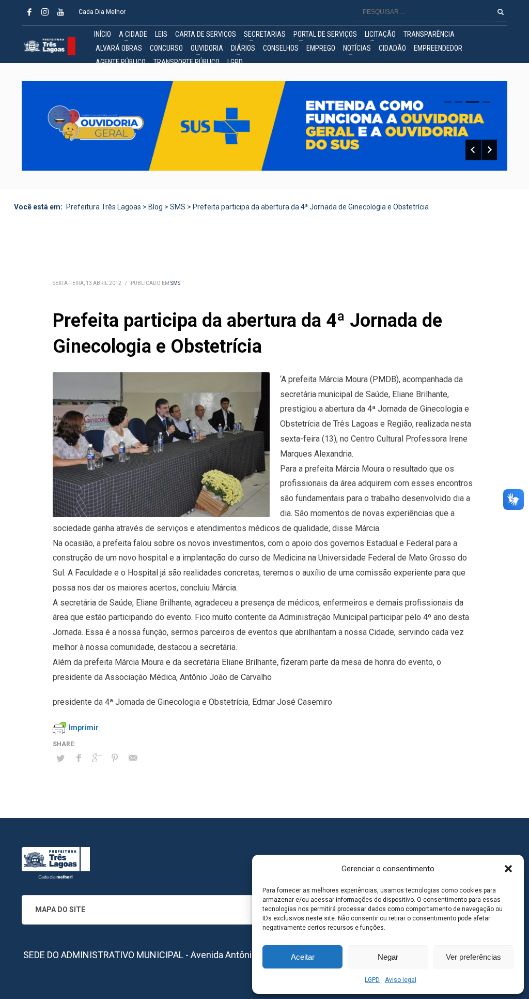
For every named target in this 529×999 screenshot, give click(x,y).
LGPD (372, 979)
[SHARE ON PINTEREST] (114, 758)
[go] (500, 12)
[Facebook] (29, 12)
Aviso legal (400, 979)
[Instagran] (45, 12)
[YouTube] (60, 12)
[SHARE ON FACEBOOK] (78, 758)
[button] (508, 869)
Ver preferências (473, 956)
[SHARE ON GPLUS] (96, 758)
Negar (388, 956)
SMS (175, 283)
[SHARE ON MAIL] (133, 758)
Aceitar (303, 956)
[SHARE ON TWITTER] (60, 758)
